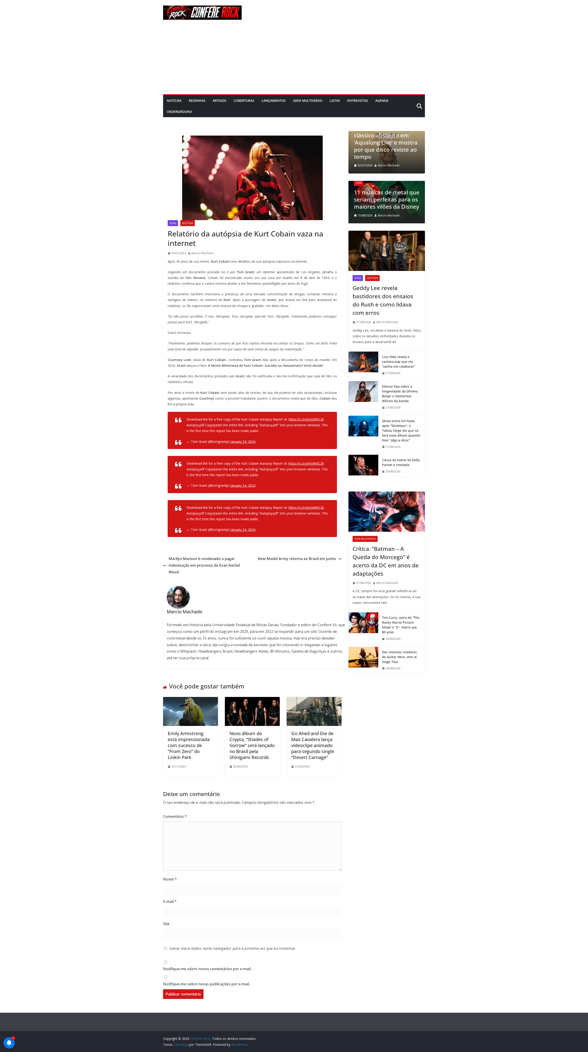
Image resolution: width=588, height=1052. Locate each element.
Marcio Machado (202, 253)
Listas (335, 100)
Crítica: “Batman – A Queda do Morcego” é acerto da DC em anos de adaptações (386, 561)
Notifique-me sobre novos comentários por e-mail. (207, 968)
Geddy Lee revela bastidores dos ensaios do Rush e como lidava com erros (383, 300)
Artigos (219, 100)
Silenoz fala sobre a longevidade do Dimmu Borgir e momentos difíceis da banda (400, 393)
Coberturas (244, 100)
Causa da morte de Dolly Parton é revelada (401, 462)
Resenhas (197, 100)
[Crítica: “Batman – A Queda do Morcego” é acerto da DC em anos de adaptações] (386, 512)
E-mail (170, 901)
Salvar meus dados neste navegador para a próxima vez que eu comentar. (232, 948)
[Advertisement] (294, 60)
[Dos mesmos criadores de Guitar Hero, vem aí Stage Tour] (363, 660)
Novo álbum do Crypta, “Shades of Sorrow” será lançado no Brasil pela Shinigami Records (252, 745)
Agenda (381, 100)
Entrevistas (357, 100)
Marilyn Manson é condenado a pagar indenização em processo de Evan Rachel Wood (204, 565)
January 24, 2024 (243, 441)
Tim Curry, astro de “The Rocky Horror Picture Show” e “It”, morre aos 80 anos (400, 624)
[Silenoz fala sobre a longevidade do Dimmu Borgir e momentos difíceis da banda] (363, 397)
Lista (359, 183)
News (173, 223)
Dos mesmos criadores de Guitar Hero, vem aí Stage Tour (399, 657)
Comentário (175, 816)
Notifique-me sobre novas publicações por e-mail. (206, 984)
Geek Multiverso (307, 100)
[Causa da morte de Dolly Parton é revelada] (363, 466)
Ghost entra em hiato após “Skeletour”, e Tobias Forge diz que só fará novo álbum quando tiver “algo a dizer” (401, 430)
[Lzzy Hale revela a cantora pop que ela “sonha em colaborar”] (363, 365)
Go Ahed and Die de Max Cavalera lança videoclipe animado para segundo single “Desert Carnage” (312, 745)
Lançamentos (274, 100)
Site (166, 923)
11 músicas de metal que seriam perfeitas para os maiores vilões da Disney (386, 199)
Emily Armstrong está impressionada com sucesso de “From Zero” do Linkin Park (189, 745)
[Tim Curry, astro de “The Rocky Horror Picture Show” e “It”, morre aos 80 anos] (363, 628)
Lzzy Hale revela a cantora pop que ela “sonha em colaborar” (398, 362)
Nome (170, 879)
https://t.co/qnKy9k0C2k (306, 419)
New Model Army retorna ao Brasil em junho (297, 558)
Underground (179, 111)
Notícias (174, 100)
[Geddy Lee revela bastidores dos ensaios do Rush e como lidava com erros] (386, 251)
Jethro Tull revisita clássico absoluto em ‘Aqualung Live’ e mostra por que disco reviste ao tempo (386, 142)
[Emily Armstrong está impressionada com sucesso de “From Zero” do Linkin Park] (190, 700)
